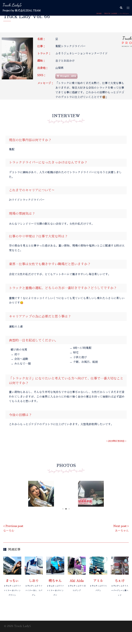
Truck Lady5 (12, 4)
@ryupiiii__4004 (68, 76)
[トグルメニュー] (128, 8)
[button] (121, 7)
